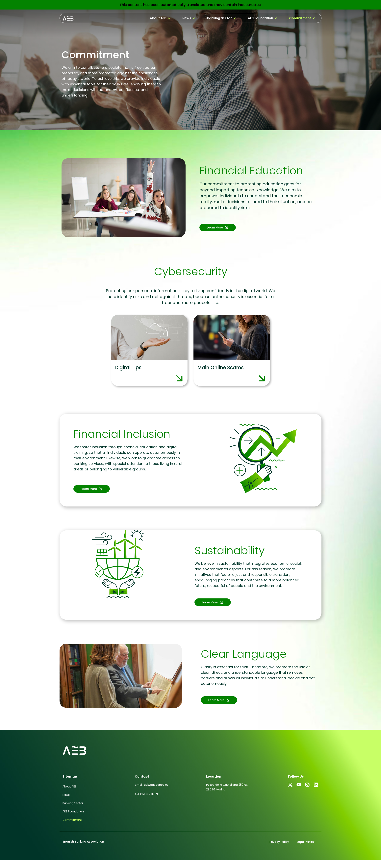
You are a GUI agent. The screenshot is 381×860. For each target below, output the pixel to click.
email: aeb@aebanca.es (151, 785)
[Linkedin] (316, 784)
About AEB (69, 786)
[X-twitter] (290, 784)
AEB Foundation (73, 811)
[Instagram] (307, 784)
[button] (160, 18)
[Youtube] (298, 784)
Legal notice (306, 841)
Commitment (72, 820)
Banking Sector (73, 803)
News (66, 795)
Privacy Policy (279, 841)
